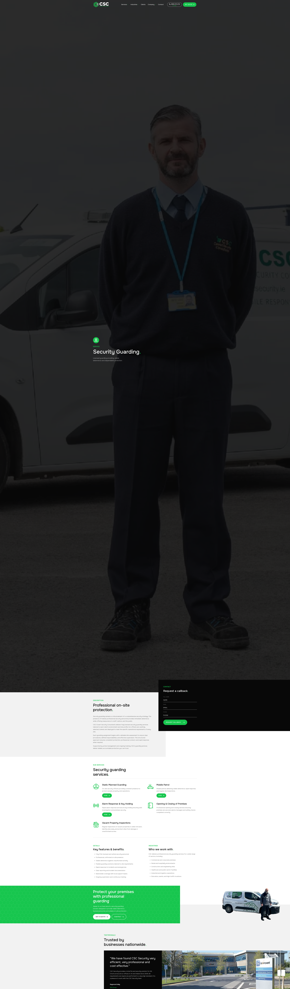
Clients (143, 4)
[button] (125, 4)
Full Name (166, 697)
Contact (161, 4)
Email (164, 704)
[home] (101, 4)
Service (96, 347)
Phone (165, 712)
